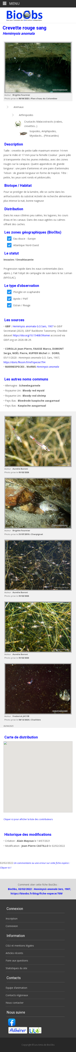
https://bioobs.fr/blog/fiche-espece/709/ (37, 893)
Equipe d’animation (16, 987)
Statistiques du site (16, 968)
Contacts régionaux (17, 995)
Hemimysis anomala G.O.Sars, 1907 (33, 326)
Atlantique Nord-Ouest (26, 245)
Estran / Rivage (21, 305)
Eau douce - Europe (24, 238)
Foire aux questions (17, 960)
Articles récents (14, 953)
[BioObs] (21, 14)
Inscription (11, 918)
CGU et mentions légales (20, 945)
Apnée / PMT (20, 298)
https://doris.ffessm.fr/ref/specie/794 (24, 362)
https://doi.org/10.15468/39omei (31, 335)
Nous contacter (15, 1002)
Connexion (12, 926)
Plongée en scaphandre (26, 292)
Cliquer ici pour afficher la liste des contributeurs (28, 819)
